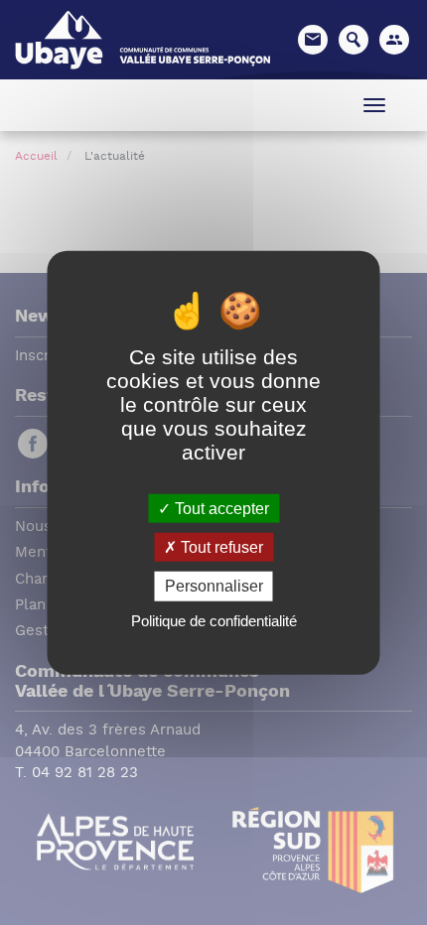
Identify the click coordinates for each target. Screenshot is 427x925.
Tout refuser (220, 547)
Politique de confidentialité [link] (214, 619)
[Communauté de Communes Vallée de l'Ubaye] (143, 38)
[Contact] (313, 40)
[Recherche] (353, 40)
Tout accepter (220, 508)
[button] (394, 40)
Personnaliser (214, 586)
